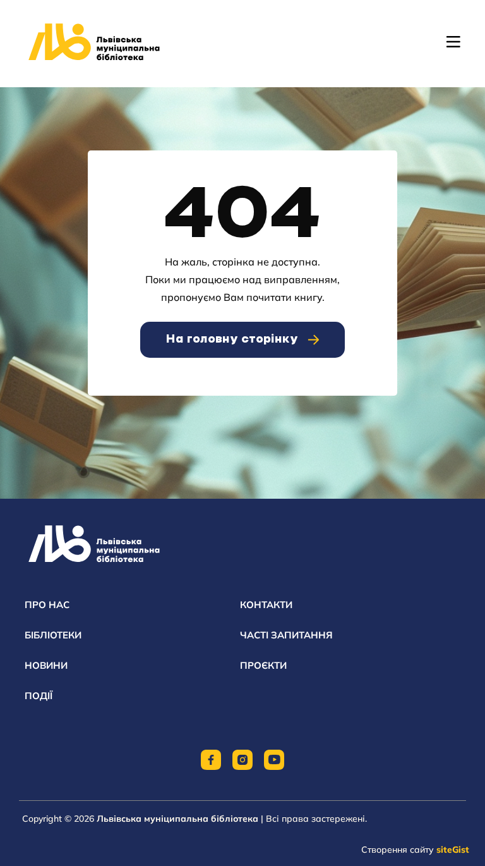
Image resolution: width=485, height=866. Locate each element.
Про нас (47, 605)
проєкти (263, 665)
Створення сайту (415, 849)
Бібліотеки (53, 635)
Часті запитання (286, 635)
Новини (46, 665)
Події (38, 696)
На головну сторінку (231, 339)
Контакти (266, 605)
